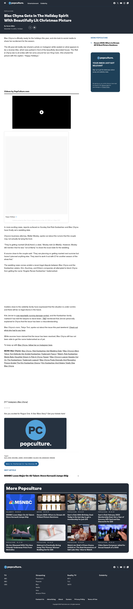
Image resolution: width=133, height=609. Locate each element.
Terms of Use (105, 85)
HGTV (69, 584)
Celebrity (44, 3)
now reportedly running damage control (32, 315)
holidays (36, 458)
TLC (68, 581)
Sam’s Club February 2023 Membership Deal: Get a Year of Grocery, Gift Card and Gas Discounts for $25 (111, 518)
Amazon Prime (40, 593)
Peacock (38, 581)
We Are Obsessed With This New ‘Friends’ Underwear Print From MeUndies (19, 547)
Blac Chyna (7, 458)
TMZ (44, 318)
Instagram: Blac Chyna (17, 402)
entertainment (28, 458)
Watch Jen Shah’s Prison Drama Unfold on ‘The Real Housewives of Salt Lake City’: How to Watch (81, 547)
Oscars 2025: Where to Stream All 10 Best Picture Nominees (106, 44)
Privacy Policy (106, 87)
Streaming (40, 575)
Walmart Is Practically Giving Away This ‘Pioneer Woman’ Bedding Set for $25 (49, 547)
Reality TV (71, 575)
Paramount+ (40, 578)
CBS (5, 584)
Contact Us (40, 599)
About (60, 599)
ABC (5, 578)
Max (37, 584)
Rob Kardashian (44, 458)
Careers (69, 599)
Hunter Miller (10, 26)
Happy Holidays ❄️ (11, 217)
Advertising (51, 599)
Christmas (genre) (17, 458)
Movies (39, 512)
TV (5, 575)
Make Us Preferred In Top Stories (21, 464)
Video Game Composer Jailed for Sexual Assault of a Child (111, 546)
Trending (52, 458)
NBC (5, 581)
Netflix (38, 587)
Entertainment (33, 3)
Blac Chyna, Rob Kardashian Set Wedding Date (42, 350)
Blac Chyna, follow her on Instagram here (35, 345)
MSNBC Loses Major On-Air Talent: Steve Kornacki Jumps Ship (36, 475)
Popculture (8, 11)
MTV (68, 578)
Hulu (37, 590)
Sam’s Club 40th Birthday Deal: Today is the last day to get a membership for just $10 (80, 517)
